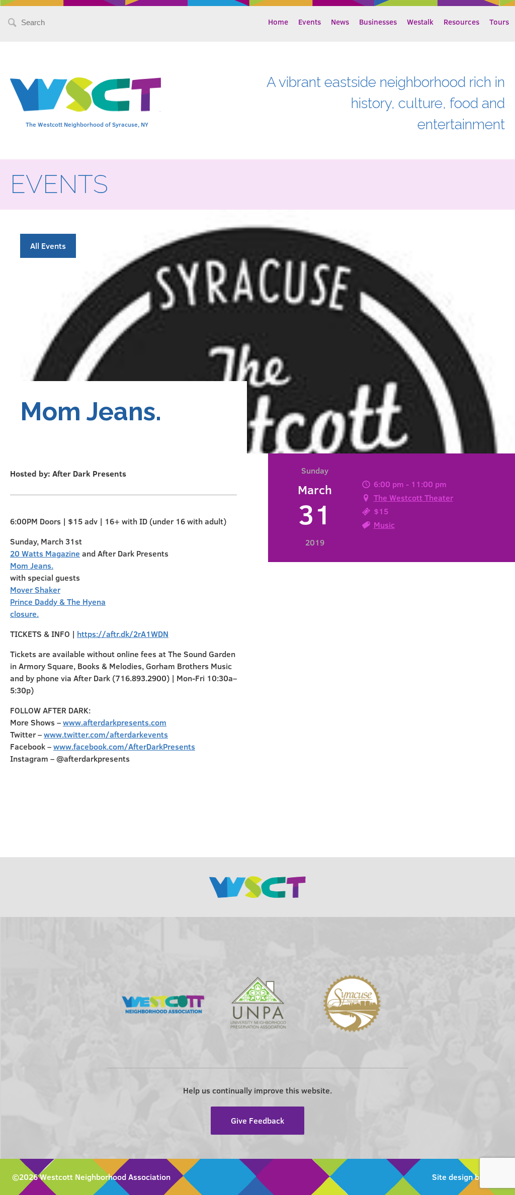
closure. (24, 613)
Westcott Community (85, 94)
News (340, 22)
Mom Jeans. (31, 565)
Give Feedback (257, 1120)
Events (309, 22)
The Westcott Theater (413, 497)
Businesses (378, 22)
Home (278, 22)
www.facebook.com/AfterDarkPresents (124, 746)
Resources (461, 22)
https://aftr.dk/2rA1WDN (122, 633)
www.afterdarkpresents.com (114, 722)
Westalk (420, 22)
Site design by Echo (467, 1176)
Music (384, 524)
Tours (499, 22)
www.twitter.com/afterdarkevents (106, 734)
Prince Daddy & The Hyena (58, 601)
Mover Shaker (35, 589)
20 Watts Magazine (45, 553)
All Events (48, 245)
